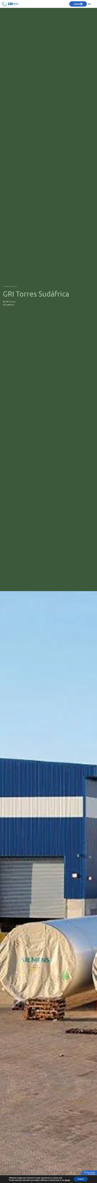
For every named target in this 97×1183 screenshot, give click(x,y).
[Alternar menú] (45, 4)
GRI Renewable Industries (89, 1173)
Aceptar (81, 1179)
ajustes (67, 1180)
